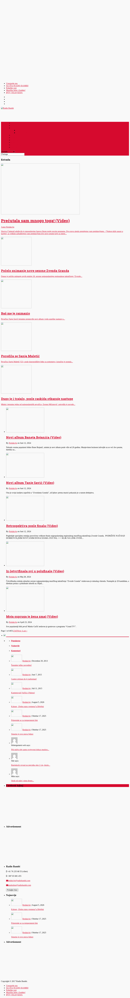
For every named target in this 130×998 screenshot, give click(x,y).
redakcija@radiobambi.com (19, 880)
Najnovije (15, 646)
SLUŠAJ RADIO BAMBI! (17, 86)
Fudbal (18, 130)
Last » (24, 631)
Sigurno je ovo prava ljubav (22, 734)
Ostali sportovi (21, 133)
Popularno (15, 641)
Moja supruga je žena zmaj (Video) (32, 616)
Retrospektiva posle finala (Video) (32, 526)
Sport (13, 128)
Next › (19, 631)
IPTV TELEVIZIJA (14, 92)
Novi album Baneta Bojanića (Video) (33, 437)
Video (13, 142)
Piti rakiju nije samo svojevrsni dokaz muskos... (30, 749)
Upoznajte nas (12, 83)
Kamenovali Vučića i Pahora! (23, 693)
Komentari (15, 651)
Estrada (14, 135)
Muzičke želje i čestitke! (15, 90)
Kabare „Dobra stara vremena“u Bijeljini (27, 706)
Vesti (13, 125)
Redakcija (13, 443)
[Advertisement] (13, 41)
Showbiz (14, 137)
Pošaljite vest (11, 88)
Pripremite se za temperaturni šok (24, 720)
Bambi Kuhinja (16, 145)
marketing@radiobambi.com (19, 885)
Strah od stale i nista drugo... (22, 781)
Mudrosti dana (16, 147)
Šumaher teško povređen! (21, 665)
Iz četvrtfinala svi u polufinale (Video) (35, 571)
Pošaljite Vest (12, 890)
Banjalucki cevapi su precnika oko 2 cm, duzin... (30, 765)
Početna (14, 123)
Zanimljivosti (16, 140)
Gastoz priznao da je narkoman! (24, 679)
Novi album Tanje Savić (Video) (30, 483)
